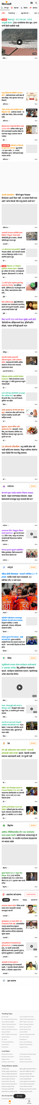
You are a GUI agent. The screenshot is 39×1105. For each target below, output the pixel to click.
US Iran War (5, 1017)
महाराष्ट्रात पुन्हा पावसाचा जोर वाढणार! (10, 1076)
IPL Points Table (24, 1037)
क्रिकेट (5, 631)
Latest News (5, 1044)
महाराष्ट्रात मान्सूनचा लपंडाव (8, 1086)
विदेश (4, 58)
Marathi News (6, 1037)
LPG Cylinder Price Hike (27, 1017)
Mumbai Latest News (8, 1056)
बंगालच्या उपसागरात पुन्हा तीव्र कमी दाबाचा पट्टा (10, 1084)
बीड (4, 140)
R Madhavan (23, 1039)
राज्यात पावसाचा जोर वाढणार (26, 1086)
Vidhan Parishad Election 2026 (28, 1019)
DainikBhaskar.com (7, 1098)
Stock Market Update (8, 1022)
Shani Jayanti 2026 (25, 1027)
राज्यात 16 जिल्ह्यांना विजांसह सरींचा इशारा (10, 1074)
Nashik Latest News (25, 1059)
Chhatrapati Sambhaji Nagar (28, 1054)
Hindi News (5, 1047)
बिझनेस (5, 868)
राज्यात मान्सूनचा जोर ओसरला (8, 1079)
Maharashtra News (7, 1054)
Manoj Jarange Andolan (26, 1024)
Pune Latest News (25, 1056)
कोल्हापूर (25, 900)
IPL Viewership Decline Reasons (10, 1019)
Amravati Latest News (26, 1061)
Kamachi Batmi (6, 1032)
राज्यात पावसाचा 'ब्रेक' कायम (8, 1081)
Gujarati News (24, 1047)
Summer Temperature (8, 1027)
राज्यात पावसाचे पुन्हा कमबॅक (26, 1091)
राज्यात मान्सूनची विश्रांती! (25, 1079)
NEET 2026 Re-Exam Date (9, 1034)
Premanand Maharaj (7, 1042)
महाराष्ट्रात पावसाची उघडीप (26, 1074)
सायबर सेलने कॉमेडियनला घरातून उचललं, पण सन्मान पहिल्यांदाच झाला (28, 1071)
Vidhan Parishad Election (9, 1024)
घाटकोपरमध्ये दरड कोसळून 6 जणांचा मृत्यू (10, 1091)
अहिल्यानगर (15, 900)
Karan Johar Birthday (26, 1042)
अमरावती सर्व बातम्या (31, 894)
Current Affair (23, 1032)
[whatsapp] (33, 58)
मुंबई (4, 296)
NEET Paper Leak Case (26, 1022)
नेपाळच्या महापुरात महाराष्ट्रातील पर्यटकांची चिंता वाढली (10, 1071)
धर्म (3, 421)
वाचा (10, 1103)
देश (3, 261)
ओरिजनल (5, 104)
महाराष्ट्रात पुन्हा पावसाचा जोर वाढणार (28, 1089)
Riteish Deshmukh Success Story (10, 1029)
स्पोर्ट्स (4, 612)
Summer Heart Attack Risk (27, 1034)
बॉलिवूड (5, 352)
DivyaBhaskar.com (25, 1098)
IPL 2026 (4, 1039)
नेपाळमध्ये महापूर (5, 1069)
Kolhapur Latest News (8, 1061)
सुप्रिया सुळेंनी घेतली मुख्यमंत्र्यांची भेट (28, 1069)
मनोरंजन (5, 525)
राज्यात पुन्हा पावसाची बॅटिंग (8, 1089)
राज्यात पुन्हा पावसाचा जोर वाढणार (27, 1076)
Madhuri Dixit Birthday (26, 1044)
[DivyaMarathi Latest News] (7, 4)
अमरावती (5, 244)
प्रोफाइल (29, 1103)
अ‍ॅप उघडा (19, 1096)
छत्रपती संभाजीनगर (8, 371)
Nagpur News (6, 1059)
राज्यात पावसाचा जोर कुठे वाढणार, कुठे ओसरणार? (28, 1084)
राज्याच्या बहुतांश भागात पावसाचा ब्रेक (28, 1081)
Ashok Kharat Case (25, 1029)
